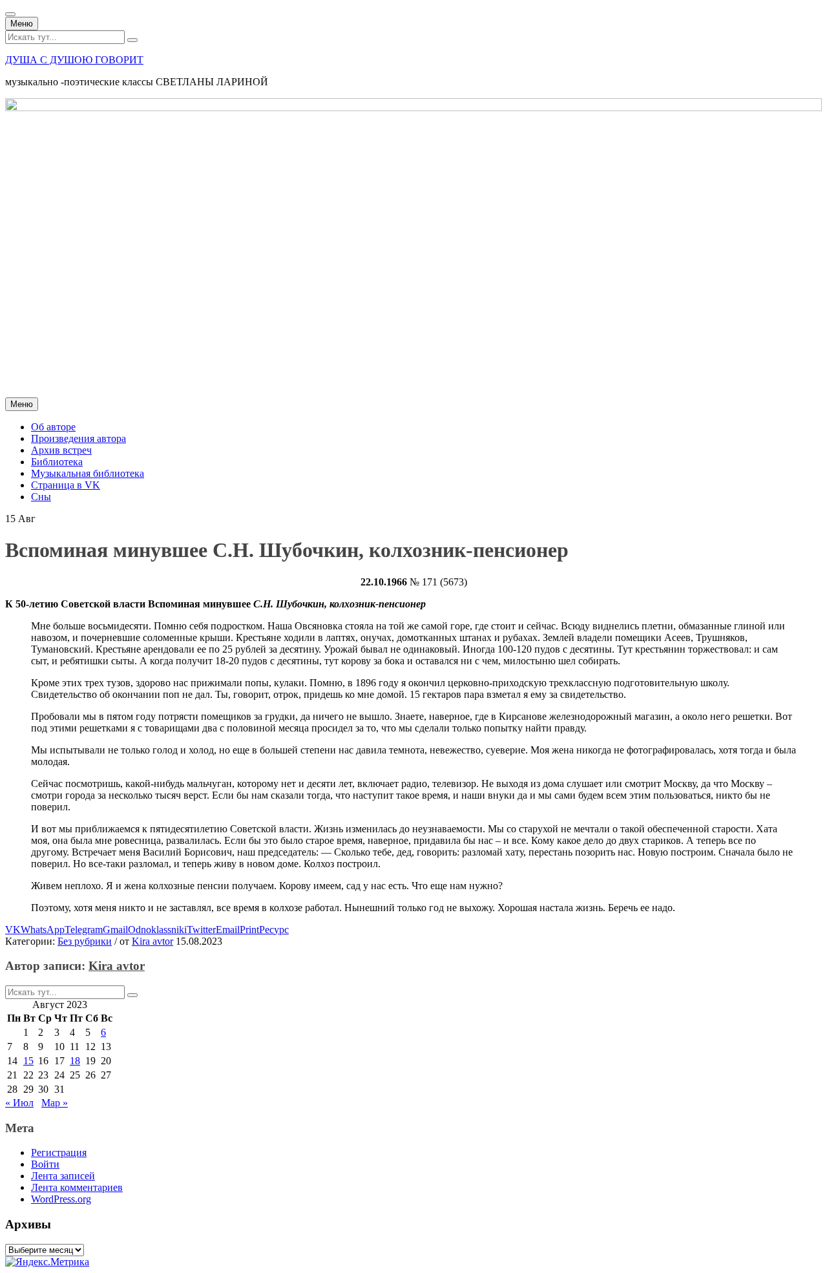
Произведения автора (78, 438)
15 (28, 1060)
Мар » (54, 1102)
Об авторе (53, 426)
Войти (45, 1164)
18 (75, 1060)
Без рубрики (85, 941)
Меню (21, 23)
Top (796, 1242)
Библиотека (57, 461)
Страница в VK (65, 484)
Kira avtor (152, 941)
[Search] (132, 40)
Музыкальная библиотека (87, 473)
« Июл (19, 1102)
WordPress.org (61, 1199)
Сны (41, 496)
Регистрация (59, 1152)
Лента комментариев (77, 1187)
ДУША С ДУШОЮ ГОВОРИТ (74, 59)
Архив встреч (61, 450)
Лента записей (63, 1175)
